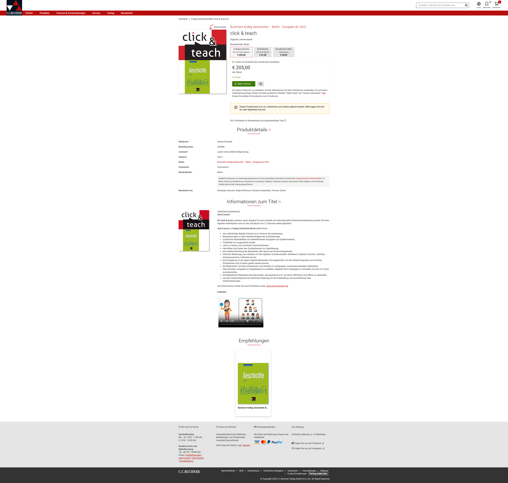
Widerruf (324, 471)
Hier (324, 93)
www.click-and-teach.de (277, 286)
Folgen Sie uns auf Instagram (308, 448)
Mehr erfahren (244, 84)
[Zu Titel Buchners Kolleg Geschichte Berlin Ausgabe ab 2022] (253, 379)
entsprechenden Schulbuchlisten (308, 178)
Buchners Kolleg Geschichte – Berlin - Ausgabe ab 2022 (243, 162)
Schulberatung (186, 461)
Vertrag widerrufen (318, 473)
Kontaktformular (193, 455)
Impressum (293, 471)
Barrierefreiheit (228, 471)
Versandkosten (309, 471)
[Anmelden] (479, 4)
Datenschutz (253, 471)
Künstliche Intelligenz (273, 471)
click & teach (184, 458)
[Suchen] (466, 5)
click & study (198, 458)
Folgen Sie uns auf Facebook (308, 443)
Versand (246, 445)
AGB (241, 471)
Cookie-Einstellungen (297, 473)
